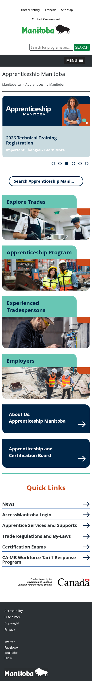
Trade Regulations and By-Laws (36, 536)
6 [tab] (86, 163)
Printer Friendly (29, 10)
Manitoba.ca (11, 84)
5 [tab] (80, 163)
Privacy (9, 629)
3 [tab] (66, 163)
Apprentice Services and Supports (39, 525)
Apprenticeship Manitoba (44, 84)
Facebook (11, 647)
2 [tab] (60, 163)
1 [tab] (53, 163)
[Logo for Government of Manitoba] (46, 32)
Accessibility (13, 611)
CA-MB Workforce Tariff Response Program (39, 559)
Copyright (11, 623)
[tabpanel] (46, 126)
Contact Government (46, 19)
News (8, 504)
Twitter (9, 642)
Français (50, 10)
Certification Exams (24, 547)
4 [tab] (73, 163)
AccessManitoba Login (26, 515)
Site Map (67, 10)
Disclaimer (12, 617)
